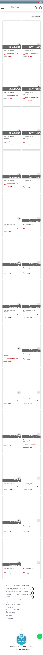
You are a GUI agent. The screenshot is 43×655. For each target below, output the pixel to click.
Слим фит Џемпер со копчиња (29, 93)
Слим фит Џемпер (9, 50)
